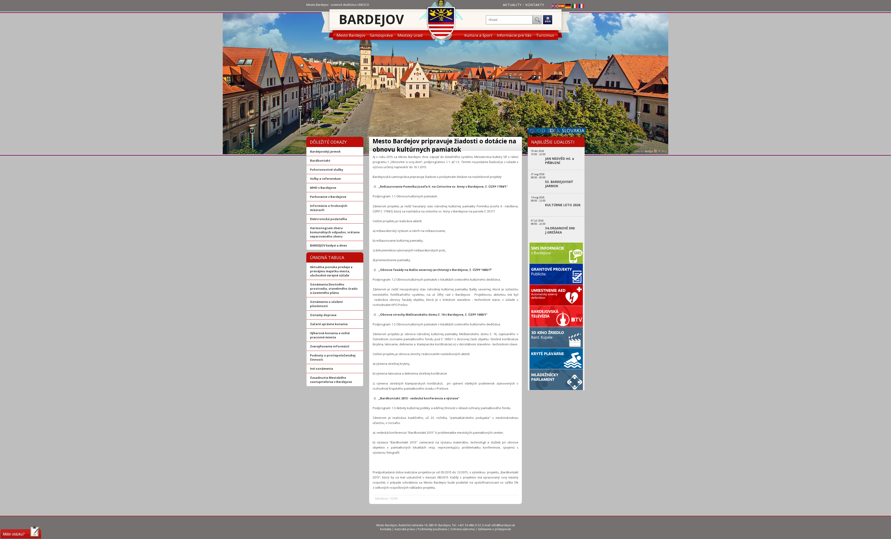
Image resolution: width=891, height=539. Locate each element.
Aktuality (512, 4)
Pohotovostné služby (326, 169)
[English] (555, 5)
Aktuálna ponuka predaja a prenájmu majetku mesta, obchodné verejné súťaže (331, 271)
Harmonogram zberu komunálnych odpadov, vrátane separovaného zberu (335, 232)
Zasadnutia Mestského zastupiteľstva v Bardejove (331, 379)
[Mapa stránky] (547, 19)
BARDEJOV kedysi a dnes (328, 245)
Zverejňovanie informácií (329, 346)
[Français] (582, 5)
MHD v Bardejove (323, 188)
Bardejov (371, 19)
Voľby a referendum (325, 178)
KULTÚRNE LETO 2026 (562, 205)
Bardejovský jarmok (325, 151)
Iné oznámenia (321, 368)
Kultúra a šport (478, 35)
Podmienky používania (432, 529)
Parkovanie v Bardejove (328, 197)
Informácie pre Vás (514, 35)
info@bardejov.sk (503, 525)
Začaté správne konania (329, 324)
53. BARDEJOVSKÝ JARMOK (559, 184)
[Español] (561, 5)
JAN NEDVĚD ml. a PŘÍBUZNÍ (559, 161)
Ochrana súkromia (462, 529)
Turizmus (545, 35)
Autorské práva (404, 529)
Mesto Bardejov (350, 35)
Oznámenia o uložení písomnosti (326, 304)
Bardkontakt (320, 160)
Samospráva (381, 35)
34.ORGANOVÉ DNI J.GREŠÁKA (560, 230)
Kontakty (534, 4)
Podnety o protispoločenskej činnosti (332, 357)
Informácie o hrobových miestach (328, 208)
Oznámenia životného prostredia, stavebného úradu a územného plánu (334, 288)
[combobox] (509, 19)
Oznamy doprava (323, 315)
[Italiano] (575, 5)
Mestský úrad (410, 35)
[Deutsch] (568, 5)
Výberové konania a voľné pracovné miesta (330, 335)
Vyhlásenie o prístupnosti (494, 529)
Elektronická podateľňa (328, 219)
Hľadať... (537, 19)
